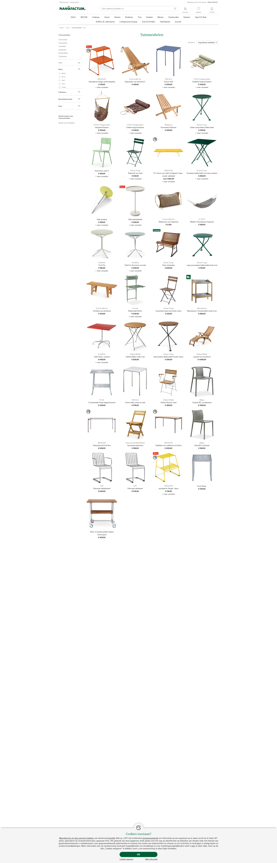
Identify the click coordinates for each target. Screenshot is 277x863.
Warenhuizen (64, 2)
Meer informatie (151, 859)
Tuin (67, 28)
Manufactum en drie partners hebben (76, 838)
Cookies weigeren (126, 859)
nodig (112, 838)
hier (193, 846)
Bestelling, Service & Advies (202, 2)
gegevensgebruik (150, 838)
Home (62, 28)
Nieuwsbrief (74, 2)
